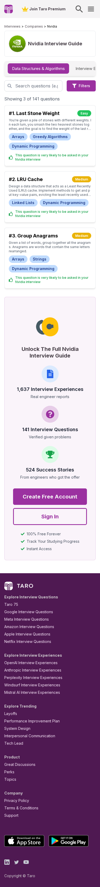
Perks (9, 772)
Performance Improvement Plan (32, 721)
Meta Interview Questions (26, 619)
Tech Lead (13, 743)
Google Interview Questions (28, 612)
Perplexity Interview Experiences (33, 677)
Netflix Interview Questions (27, 641)
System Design (17, 728)
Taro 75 (11, 604)
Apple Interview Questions (27, 634)
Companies (34, 26)
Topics (10, 779)
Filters (84, 85)
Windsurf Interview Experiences (32, 685)
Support (11, 815)
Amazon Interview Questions (29, 626)
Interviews (12, 26)
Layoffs (10, 713)
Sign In (50, 516)
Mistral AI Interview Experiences (32, 692)
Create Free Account (50, 496)
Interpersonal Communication (29, 736)
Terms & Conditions (21, 808)
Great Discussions (19, 764)
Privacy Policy (16, 800)
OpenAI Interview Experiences (31, 662)
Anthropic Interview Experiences (32, 670)
